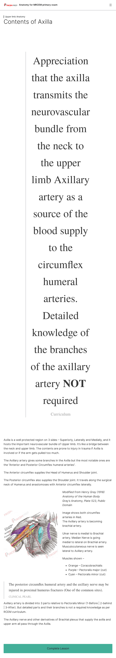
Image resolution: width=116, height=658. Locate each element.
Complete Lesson (58, 648)
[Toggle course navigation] (110, 5)
